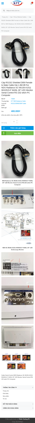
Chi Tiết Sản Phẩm (6, 138)
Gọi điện (17, 133)
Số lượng (4, 122)
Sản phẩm (6, 396)
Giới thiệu (5, 393)
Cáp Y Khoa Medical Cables (18, 17)
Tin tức (5, 398)
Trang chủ (6, 391)
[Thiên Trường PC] (15, 3)
